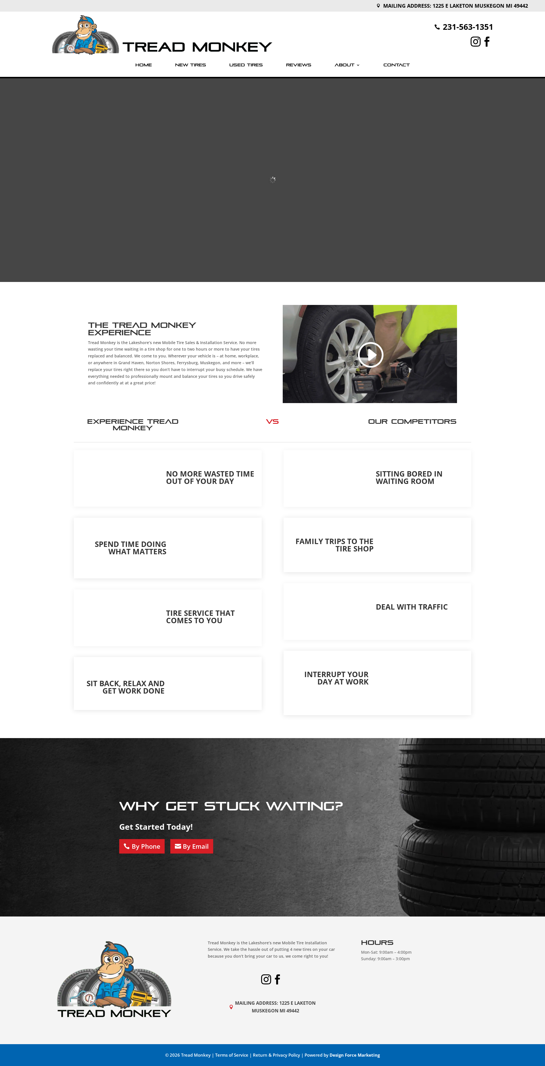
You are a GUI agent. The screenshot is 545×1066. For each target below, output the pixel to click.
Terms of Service (231, 1055)
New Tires (190, 65)
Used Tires (246, 65)
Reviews (298, 65)
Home (143, 65)
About (345, 65)
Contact (396, 65)
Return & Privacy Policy (276, 1055)
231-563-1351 (468, 26)
